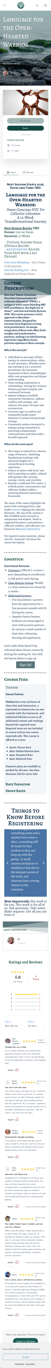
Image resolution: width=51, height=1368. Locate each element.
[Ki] (11, 940)
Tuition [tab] (12, 687)
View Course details (12, 63)
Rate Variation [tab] (18, 784)
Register (25, 128)
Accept (25, 1356)
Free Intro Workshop (16, 262)
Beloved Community (27, 529)
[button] (7, 863)
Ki (18, 939)
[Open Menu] (4, 5)
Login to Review (25, 1341)
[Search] (37, 5)
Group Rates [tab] (16, 790)
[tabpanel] (25, 548)
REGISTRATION (17, 249)
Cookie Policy (19, 1364)
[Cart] (45, 5)
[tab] (11, 172)
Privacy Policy (30, 1364)
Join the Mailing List (16, 270)
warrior (16, 509)
